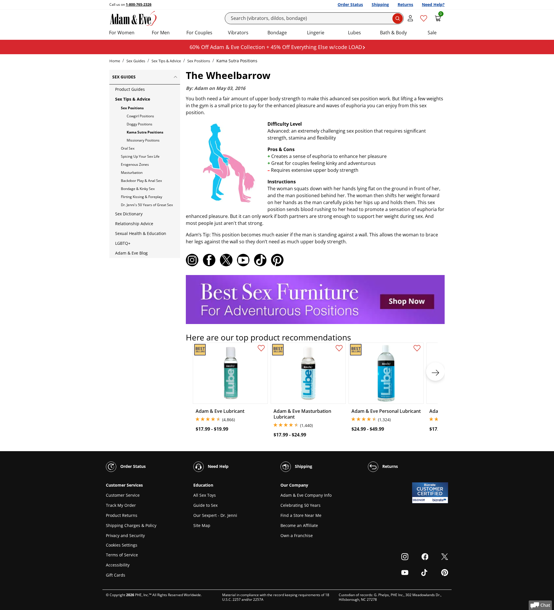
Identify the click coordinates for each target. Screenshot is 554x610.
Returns (405, 4)
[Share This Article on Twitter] (226, 260)
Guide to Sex (205, 505)
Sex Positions (198, 60)
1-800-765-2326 (138, 4)
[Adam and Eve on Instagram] (192, 260)
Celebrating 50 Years (300, 505)
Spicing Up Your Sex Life (140, 156)
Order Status (350, 4)
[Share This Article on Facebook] (209, 260)
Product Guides (130, 89)
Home (114, 60)
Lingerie (315, 32)
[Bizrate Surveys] (440, 500)
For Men (161, 32)
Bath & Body (393, 32)
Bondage (277, 32)
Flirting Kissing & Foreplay (141, 196)
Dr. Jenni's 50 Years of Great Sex (147, 204)
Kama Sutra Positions (145, 132)
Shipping (380, 4)
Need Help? (433, 4)
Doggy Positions (139, 124)
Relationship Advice (134, 223)
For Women (121, 32)
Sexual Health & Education (140, 233)
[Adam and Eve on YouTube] (243, 260)
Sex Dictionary (129, 213)
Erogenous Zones (135, 164)
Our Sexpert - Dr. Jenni (215, 515)
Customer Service (123, 495)
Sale (432, 32)
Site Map (201, 525)
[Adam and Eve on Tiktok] (260, 260)
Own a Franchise (296, 535)
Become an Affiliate (299, 525)
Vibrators (238, 32)
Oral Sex (127, 148)
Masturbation (132, 172)
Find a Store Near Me (300, 515)
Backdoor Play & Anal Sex (141, 180)
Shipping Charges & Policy (131, 525)
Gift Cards (115, 575)
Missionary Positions (143, 140)
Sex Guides (135, 60)
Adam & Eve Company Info (306, 495)
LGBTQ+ (122, 243)
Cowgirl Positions (140, 116)
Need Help (218, 466)
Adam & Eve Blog (131, 253)
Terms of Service (122, 555)
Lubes (354, 32)
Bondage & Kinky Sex (138, 188)
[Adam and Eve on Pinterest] (277, 260)
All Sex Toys (204, 495)
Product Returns (121, 515)
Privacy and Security (125, 535)
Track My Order (121, 505)
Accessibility (118, 565)
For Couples (199, 32)
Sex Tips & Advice (166, 60)
